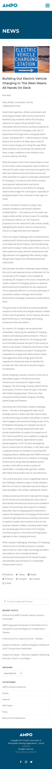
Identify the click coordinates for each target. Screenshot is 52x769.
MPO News (6, 95)
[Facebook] (20, 761)
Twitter (21, 574)
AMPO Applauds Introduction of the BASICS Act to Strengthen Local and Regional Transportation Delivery (25, 629)
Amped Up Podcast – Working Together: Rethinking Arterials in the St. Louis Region (25, 656)
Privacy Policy (20, 752)
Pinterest (8, 579)
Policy (5, 712)
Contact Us (32, 752)
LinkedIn (36, 579)
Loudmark (26, 746)
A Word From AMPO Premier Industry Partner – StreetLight (23, 617)
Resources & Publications (13, 718)
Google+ (23, 579)
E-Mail (8, 583)
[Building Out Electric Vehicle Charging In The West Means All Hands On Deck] (26, 59)
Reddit (33, 574)
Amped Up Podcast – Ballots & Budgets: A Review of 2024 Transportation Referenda (25, 647)
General (6, 699)
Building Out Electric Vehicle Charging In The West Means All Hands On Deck (24, 83)
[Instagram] (26, 761)
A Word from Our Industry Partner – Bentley (22, 638)
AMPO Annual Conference (14, 687)
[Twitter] (31, 761)
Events (5, 693)
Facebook (8, 574)
